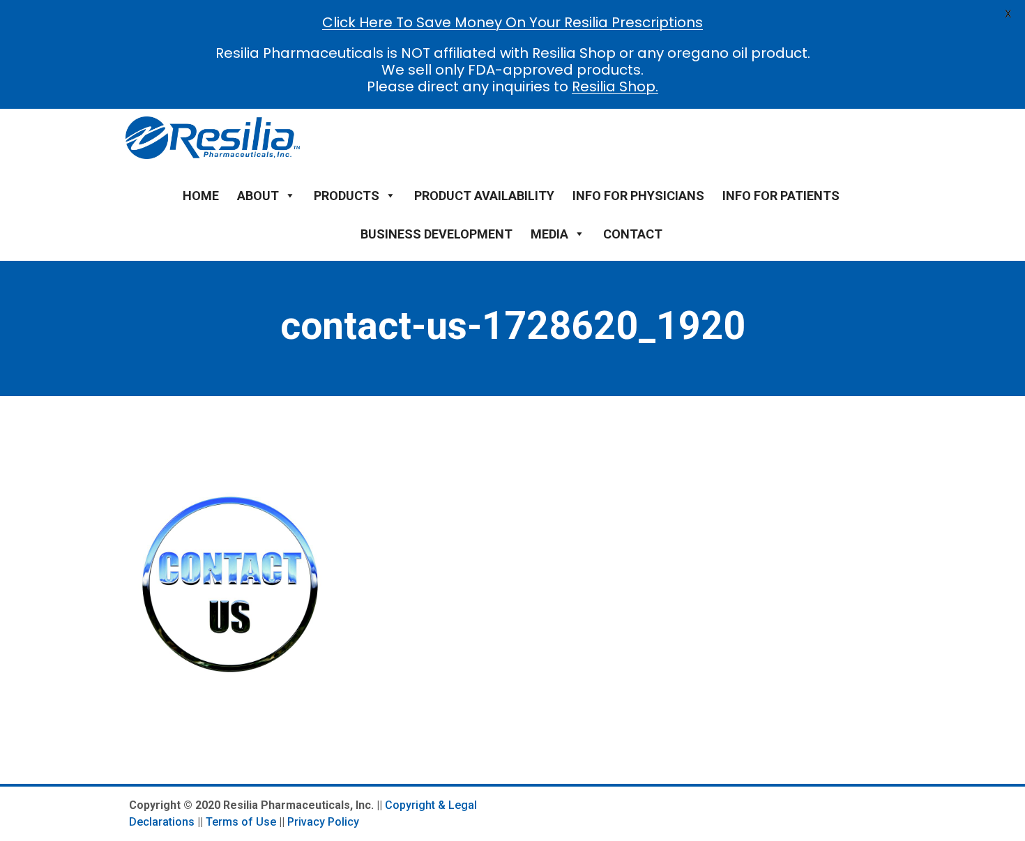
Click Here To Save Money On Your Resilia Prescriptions (512, 22)
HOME (201, 195)
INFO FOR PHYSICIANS (638, 195)
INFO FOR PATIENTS (781, 195)
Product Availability (484, 195)
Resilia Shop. (615, 86)
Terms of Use (241, 821)
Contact (632, 234)
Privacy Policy (323, 821)
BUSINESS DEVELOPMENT (436, 234)
